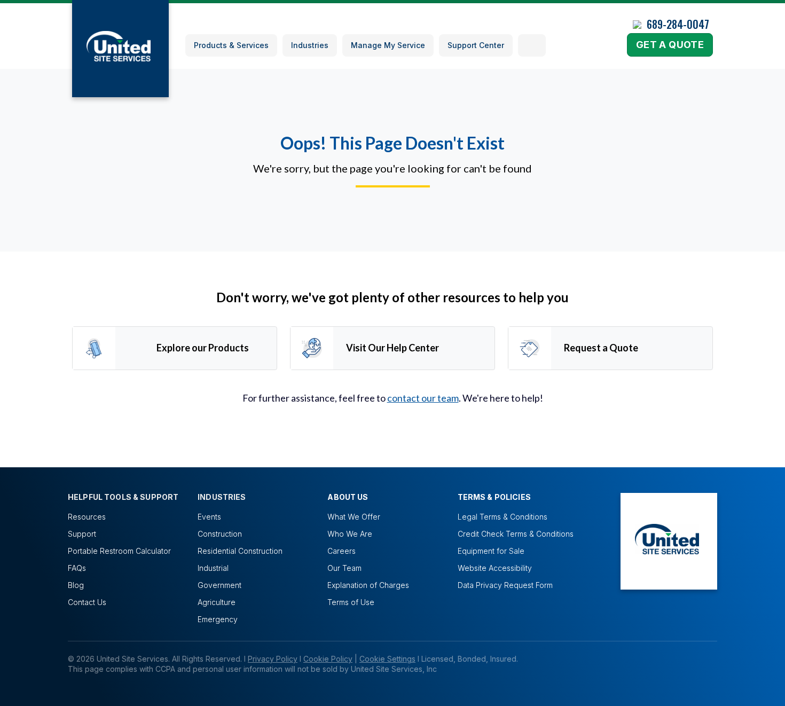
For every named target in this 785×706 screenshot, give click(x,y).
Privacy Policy (272, 658)
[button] (532, 45)
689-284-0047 (678, 24)
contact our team (423, 398)
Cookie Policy (327, 658)
